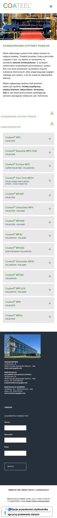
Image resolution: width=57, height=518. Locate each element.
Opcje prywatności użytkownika (29, 509)
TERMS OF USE (14, 490)
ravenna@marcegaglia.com (14, 393)
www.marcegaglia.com (13, 368)
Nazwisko (9, 434)
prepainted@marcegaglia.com (15, 383)
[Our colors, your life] (25, 6)
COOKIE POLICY (42, 490)
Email (6, 447)
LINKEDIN (8, 407)
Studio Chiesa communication (37, 501)
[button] (51, 6)
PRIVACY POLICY (28, 490)
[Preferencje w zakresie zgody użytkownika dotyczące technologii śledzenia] (5, 513)
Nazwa (7, 422)
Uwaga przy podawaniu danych (21, 514)
